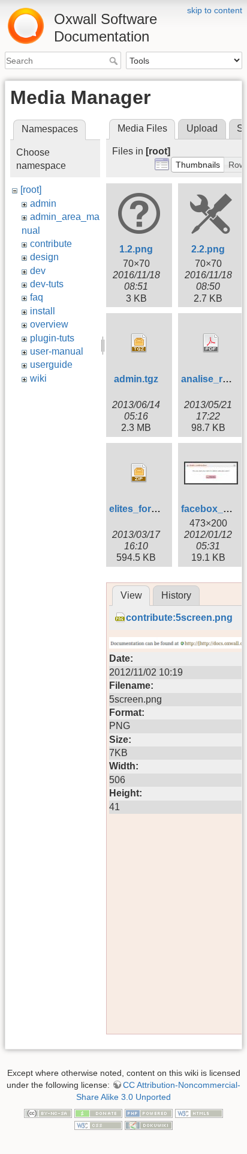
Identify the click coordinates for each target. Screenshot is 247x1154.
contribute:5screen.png (179, 617)
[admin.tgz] (139, 343)
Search (115, 60)
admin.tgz (136, 379)
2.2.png (208, 249)
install (42, 311)
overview (49, 324)
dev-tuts (47, 284)
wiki (38, 378)
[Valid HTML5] (199, 1112)
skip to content (214, 10)
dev (38, 271)
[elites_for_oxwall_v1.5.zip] (139, 473)
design (44, 257)
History (176, 595)
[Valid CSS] (98, 1124)
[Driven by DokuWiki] (149, 1124)
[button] (198, 164)
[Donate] (98, 1112)
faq (36, 297)
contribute (51, 244)
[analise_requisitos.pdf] (211, 343)
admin (43, 203)
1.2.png (136, 249)
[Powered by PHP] (149, 1112)
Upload (202, 128)
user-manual (56, 351)
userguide (51, 364)
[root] (30, 190)
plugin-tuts (52, 338)
